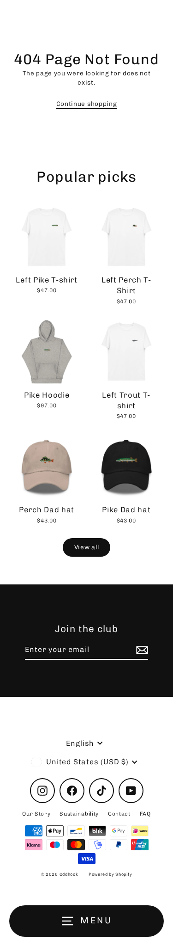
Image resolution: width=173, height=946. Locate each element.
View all (86, 547)
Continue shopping (86, 103)
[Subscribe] (140, 650)
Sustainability (79, 814)
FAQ (145, 814)
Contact (119, 814)
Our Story (36, 814)
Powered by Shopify (110, 874)
